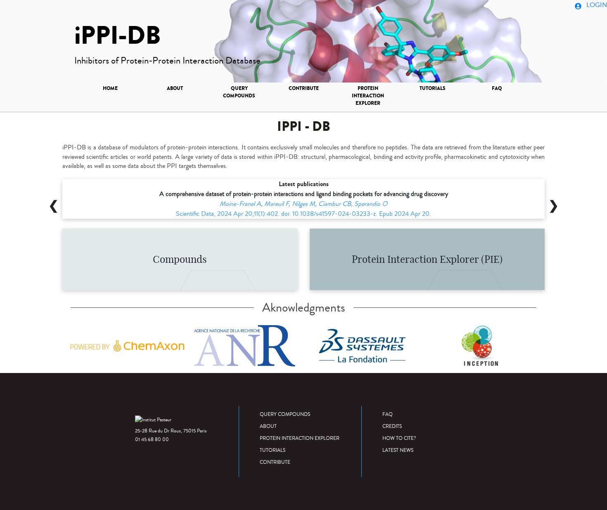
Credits (392, 426)
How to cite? (399, 438)
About (175, 88)
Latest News (397, 450)
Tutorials (433, 88)
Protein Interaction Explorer (368, 96)
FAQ (497, 88)
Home (110, 88)
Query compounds (239, 92)
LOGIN (596, 4)
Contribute (304, 88)
